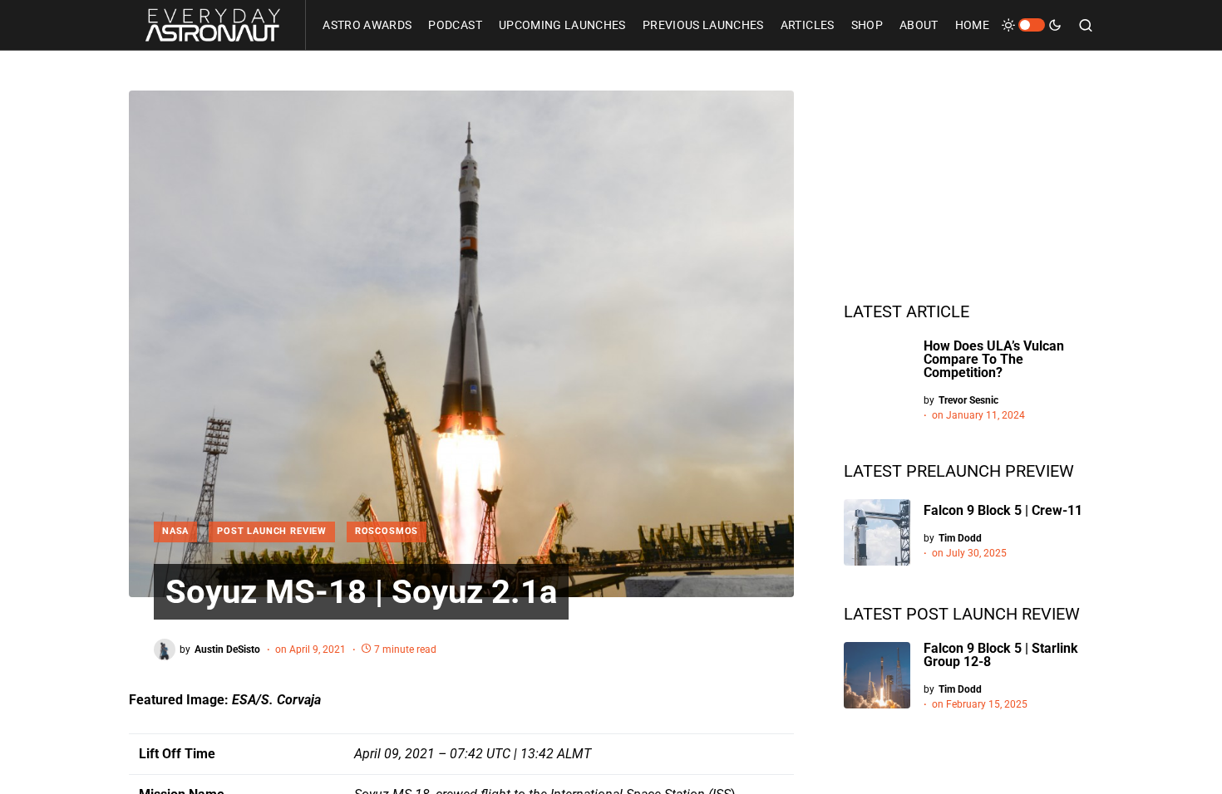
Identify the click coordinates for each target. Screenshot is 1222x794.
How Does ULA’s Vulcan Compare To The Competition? (994, 359)
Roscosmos (386, 531)
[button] (1032, 25)
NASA (175, 531)
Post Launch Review (272, 531)
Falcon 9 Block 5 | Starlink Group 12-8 (1001, 654)
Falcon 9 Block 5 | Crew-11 (1003, 510)
